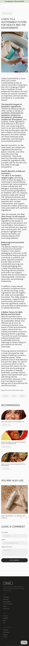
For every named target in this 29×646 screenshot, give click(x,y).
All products (6, 608)
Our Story (5, 615)
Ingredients (6, 618)
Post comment (14, 560)
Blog (4, 620)
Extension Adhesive (7, 604)
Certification (6, 632)
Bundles (5, 606)
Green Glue (5, 599)
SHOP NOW (23, 7)
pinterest (22, 396)
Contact (5, 637)
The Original (6, 597)
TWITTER (14, 396)
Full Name (5, 532)
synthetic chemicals (10, 113)
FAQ (4, 622)
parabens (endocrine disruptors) (10, 116)
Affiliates (5, 634)
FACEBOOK (5, 396)
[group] (14, 499)
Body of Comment (7, 547)
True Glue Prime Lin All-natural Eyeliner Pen (13, 216)
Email (3, 539)
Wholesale (5, 630)
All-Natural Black (7, 601)
